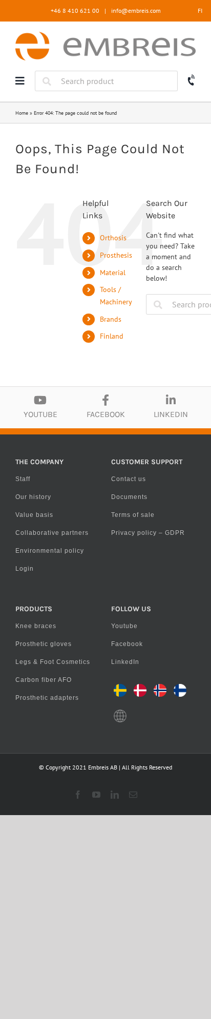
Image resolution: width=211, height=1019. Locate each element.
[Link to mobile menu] (20, 81)
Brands (110, 319)
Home (21, 113)
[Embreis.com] (105, 35)
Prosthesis (116, 255)
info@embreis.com (136, 10)
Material (112, 272)
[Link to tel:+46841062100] (192, 80)
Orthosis (113, 237)
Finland (111, 336)
